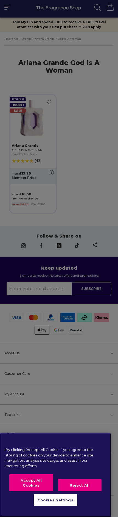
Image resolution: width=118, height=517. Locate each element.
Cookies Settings (56, 500)
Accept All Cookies (31, 482)
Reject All (80, 485)
